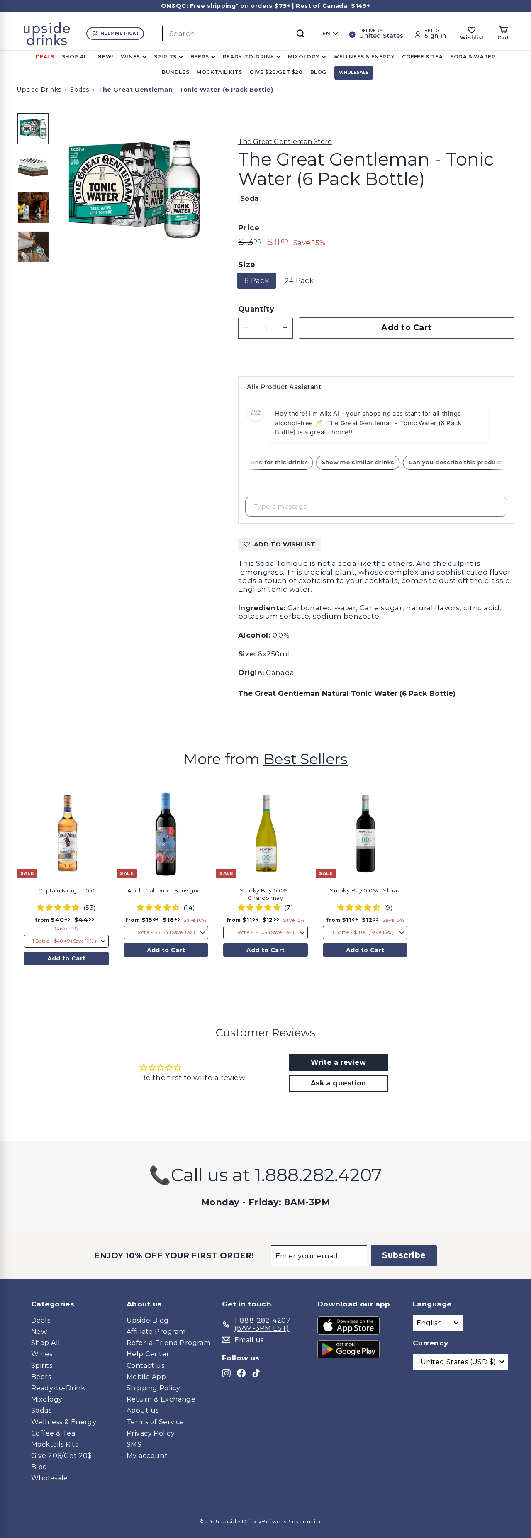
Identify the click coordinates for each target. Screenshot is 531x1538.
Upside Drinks (39, 89)
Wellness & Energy (364, 57)
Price (249, 228)
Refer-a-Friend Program (168, 1343)
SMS (134, 1444)
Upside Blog (148, 1320)
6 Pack (256, 280)
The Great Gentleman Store (285, 142)
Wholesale (353, 72)
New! (105, 57)
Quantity (256, 309)
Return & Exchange (161, 1399)
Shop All (76, 57)
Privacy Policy (151, 1433)
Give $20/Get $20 (276, 72)
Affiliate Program (156, 1332)
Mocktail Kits (219, 72)
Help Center (148, 1354)
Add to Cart (66, 958)
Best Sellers (305, 759)
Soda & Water (472, 57)
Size (247, 265)
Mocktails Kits (54, 1444)
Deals (45, 57)
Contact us (145, 1366)
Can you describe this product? (462, 462)
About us (142, 1410)
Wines (130, 57)
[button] (113, 811)
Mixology (303, 57)
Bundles (175, 72)
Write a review (338, 1062)
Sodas (79, 89)
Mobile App (146, 1377)
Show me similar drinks (363, 462)
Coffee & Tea (422, 57)
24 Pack (299, 280)
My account (147, 1456)
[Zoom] (133, 189)
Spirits (165, 57)
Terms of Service (155, 1422)
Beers (199, 57)
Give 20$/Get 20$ (61, 1456)
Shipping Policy (153, 1388)
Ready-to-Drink (248, 57)
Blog (318, 72)
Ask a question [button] (338, 1083)
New (39, 1332)
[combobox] (237, 33)
